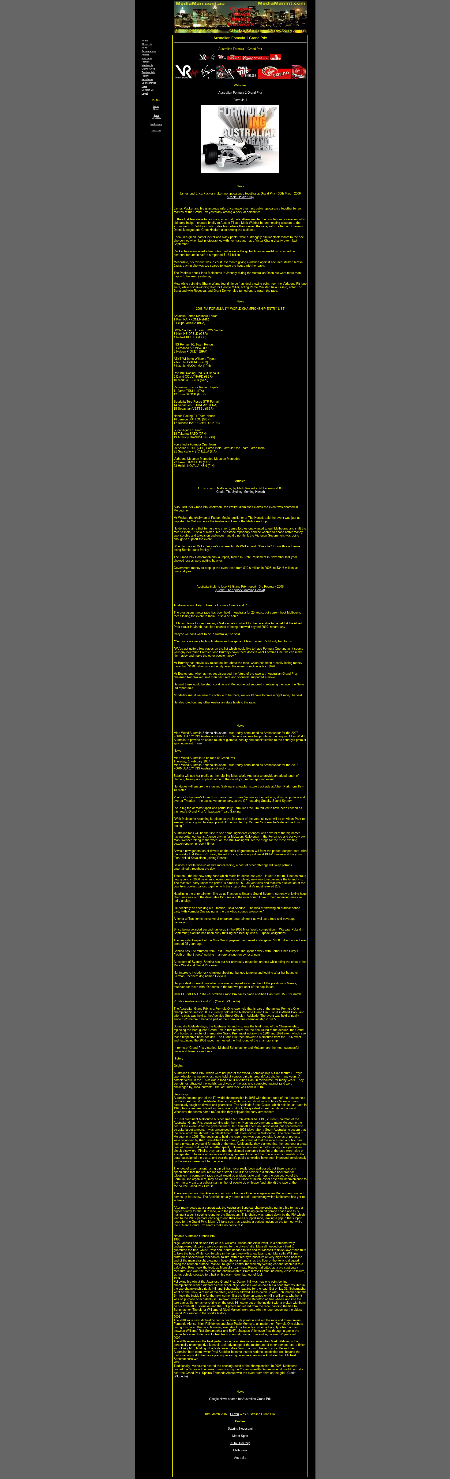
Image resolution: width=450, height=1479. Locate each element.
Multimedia (147, 65)
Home (145, 40)
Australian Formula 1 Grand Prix (240, 92)
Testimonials (148, 72)
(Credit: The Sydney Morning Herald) (240, 491)
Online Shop (148, 68)
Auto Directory (156, 116)
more (198, 743)
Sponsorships (149, 82)
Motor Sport (156, 107)
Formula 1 (240, 100)
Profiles (146, 61)
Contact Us (148, 89)
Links (144, 86)
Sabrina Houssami (240, 1428)
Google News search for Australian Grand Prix (240, 1399)
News (144, 47)
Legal (145, 93)
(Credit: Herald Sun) (240, 197)
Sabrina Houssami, (215, 733)
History (145, 75)
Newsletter (147, 79)
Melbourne (156, 124)
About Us (147, 44)
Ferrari (234, 1414)
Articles (145, 54)
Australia (156, 130)
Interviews (147, 58)
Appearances (149, 51)
